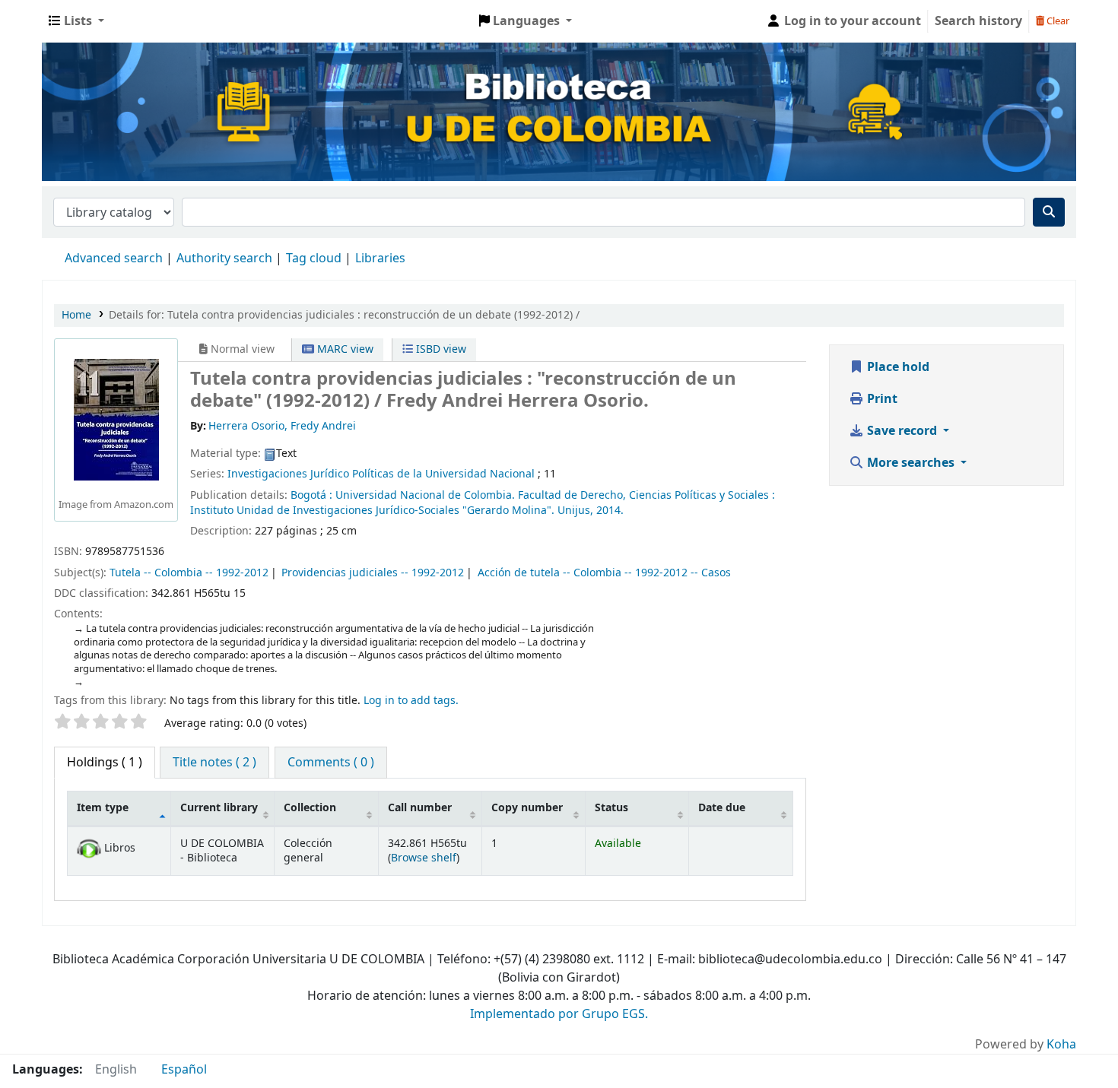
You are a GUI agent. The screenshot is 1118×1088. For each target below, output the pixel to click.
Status (611, 808)
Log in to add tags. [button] (411, 701)
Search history (978, 21)
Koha (1061, 1045)
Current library (219, 808)
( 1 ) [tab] (104, 762)
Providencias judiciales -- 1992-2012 (372, 573)
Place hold (896, 367)
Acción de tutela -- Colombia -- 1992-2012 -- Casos (604, 573)
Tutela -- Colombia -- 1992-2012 (189, 573)
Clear (1056, 21)
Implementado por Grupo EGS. (559, 1014)
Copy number (527, 808)
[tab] (214, 763)
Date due (721, 808)
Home (76, 315)
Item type (103, 808)
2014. (610, 511)
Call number (420, 808)
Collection (310, 808)
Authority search (224, 258)
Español (184, 1070)
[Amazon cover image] (116, 419)
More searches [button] (911, 463)
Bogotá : (311, 495)
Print (880, 399)
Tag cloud (313, 258)
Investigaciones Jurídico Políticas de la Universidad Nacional (381, 474)
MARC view (343, 349)
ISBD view (439, 349)
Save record (902, 431)
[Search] (1049, 212)
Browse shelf (423, 858)
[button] (76, 21)
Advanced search (114, 258)
